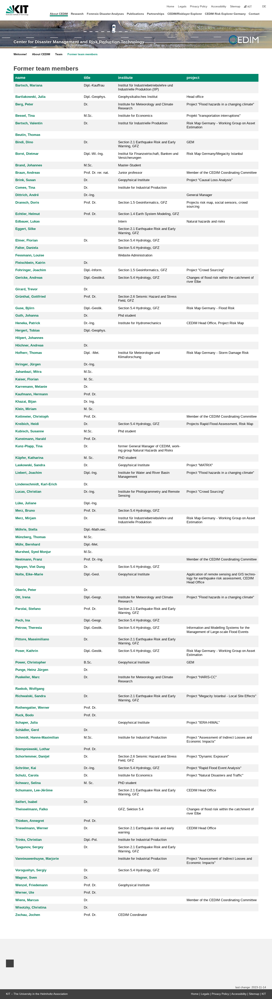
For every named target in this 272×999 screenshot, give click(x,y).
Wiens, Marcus (27, 900)
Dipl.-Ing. (90, 473)
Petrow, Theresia (28, 628)
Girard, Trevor (26, 289)
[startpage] (265, 13)
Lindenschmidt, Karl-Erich (36, 484)
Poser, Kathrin (26, 651)
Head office (195, 97)
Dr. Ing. (89, 401)
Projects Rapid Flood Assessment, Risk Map (220, 424)
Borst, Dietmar (27, 154)
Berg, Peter (24, 104)
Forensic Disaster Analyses (105, 13)
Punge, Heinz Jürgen (31, 670)
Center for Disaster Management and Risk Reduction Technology (79, 41)
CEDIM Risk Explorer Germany (225, 13)
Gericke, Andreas (28, 278)
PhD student (127, 458)
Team (58, 54)
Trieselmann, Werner (31, 828)
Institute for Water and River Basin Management (143, 475)
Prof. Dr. (90, 202)
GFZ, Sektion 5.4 (130, 809)
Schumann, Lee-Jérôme (34, 790)
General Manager (199, 195)
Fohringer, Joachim (30, 270)
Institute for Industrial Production (142, 187)
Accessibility (218, 6)
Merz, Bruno (25, 510)
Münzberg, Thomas (30, 537)
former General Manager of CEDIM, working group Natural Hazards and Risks (149, 448)
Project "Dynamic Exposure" (208, 756)
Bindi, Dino (24, 142)
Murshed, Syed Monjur (33, 552)
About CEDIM (59, 13)
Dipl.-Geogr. (93, 597)
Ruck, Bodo (24, 715)
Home (170, 6)
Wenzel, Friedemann (31, 885)
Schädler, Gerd (27, 730)
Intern (122, 221)
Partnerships (155, 13)
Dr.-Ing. (89, 195)
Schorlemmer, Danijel (32, 756)
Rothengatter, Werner (32, 708)
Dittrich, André (27, 195)
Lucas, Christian (28, 492)
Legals (182, 6)
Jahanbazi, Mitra (28, 372)
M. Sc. (89, 379)
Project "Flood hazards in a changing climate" (220, 104)
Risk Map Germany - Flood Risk (211, 308)
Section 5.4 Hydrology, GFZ (138, 240)
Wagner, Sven (26, 877)
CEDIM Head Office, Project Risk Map (215, 323)
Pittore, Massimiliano (32, 639)
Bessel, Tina (25, 116)
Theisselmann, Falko (31, 809)
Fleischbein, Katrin (30, 263)
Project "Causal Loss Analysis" (210, 180)
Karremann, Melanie (31, 387)
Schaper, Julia (26, 722)
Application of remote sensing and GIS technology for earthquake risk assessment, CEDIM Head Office (221, 578)
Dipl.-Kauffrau (94, 85)
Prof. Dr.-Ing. (93, 559)
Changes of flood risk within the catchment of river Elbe (220, 280)
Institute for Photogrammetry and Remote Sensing (149, 494)
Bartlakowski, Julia (30, 97)
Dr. (86, 104)
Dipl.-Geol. (92, 574)
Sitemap (235, 6)
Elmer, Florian (26, 240)
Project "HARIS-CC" (202, 677)
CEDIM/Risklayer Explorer (184, 13)
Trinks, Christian (28, 840)
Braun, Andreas (27, 173)
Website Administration (135, 255)
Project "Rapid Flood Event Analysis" (214, 768)
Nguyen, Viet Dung (30, 567)
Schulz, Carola (26, 775)
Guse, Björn (24, 308)
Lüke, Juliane (25, 503)
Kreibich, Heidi (27, 424)
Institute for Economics (135, 116)
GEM (190, 142)
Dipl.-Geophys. (95, 97)
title (87, 78)
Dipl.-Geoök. (93, 308)
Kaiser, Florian (26, 379)
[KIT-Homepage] (17, 10)
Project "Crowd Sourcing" (205, 270)
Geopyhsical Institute (134, 180)
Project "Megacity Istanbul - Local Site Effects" (221, 696)
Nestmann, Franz (28, 559)
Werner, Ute (24, 892)
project (193, 78)
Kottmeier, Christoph (32, 416)
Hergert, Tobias (27, 330)
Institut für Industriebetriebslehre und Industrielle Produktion (145, 520)
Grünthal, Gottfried (30, 296)
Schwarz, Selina (28, 783)
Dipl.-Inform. (93, 270)
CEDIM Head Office (201, 790)
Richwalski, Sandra (30, 696)
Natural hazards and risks (206, 221)
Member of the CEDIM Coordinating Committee (222, 173)
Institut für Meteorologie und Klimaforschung (139, 355)
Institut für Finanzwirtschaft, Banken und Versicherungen (148, 156)
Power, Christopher (30, 662)
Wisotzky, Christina (30, 907)
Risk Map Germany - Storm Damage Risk (218, 353)
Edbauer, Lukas (27, 221)
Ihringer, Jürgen (28, 364)
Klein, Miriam (25, 409)
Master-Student (129, 165)
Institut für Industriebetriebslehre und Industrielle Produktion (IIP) (145, 87)
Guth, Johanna (26, 315)
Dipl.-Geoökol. (94, 278)
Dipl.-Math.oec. (95, 529)
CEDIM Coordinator (132, 915)
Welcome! (20, 54)
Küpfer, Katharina (29, 458)
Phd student (127, 315)
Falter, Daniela (26, 248)
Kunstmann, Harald (30, 439)
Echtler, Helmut (27, 214)
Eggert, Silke (25, 229)
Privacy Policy (198, 6)
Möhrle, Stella (26, 529)
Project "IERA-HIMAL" (203, 722)
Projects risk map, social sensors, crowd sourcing (217, 204)
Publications (135, 13)
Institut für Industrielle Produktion (142, 123)
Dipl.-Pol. (91, 840)
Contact (254, 13)
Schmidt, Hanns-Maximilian (37, 737)
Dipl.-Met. (91, 544)
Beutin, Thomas (27, 135)
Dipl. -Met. (91, 353)
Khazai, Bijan (25, 401)
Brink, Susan (25, 180)
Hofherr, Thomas (28, 353)
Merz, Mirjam (25, 518)
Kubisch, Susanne (29, 431)
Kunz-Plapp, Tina (28, 446)
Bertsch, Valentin (28, 123)
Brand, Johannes (28, 165)
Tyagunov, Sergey (29, 847)
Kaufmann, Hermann (31, 394)
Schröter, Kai (25, 768)
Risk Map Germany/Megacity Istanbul (215, 154)
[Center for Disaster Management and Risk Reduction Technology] (244, 39)
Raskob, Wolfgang (29, 689)
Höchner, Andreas (29, 345)
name (20, 78)
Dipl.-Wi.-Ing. (94, 154)
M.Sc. (88, 116)
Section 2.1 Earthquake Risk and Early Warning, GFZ (147, 144)
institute (125, 78)
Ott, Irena (22, 597)
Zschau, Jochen (27, 915)
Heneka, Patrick (27, 323)
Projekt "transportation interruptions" (214, 116)
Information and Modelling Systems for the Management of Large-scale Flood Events (218, 630)
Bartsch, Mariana (28, 85)
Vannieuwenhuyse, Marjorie (37, 859)
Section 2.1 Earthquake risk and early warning (146, 830)
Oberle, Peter (25, 590)
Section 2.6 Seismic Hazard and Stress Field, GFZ (147, 298)
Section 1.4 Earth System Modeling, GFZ (148, 214)
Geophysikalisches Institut (138, 97)
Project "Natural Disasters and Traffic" (215, 775)
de (264, 6)
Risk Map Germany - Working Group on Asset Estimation (221, 125)
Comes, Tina (25, 187)
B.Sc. (88, 662)
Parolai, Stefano (28, 609)
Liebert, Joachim (28, 473)
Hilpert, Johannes (29, 338)
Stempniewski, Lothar (32, 749)
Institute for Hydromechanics (139, 323)
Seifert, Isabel (26, 802)
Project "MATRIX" (200, 465)
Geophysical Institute (134, 885)
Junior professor (130, 173)
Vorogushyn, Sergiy (30, 870)
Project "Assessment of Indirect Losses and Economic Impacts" (219, 739)
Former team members (83, 54)
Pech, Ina (22, 620)
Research (77, 13)
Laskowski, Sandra (30, 465)
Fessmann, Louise (29, 255)
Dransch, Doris (27, 202)
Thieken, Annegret (29, 821)
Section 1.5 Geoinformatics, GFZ (142, 202)
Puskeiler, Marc (27, 677)
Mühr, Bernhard (27, 544)
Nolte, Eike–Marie (29, 574)
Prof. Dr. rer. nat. (96, 173)
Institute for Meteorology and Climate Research (145, 106)
